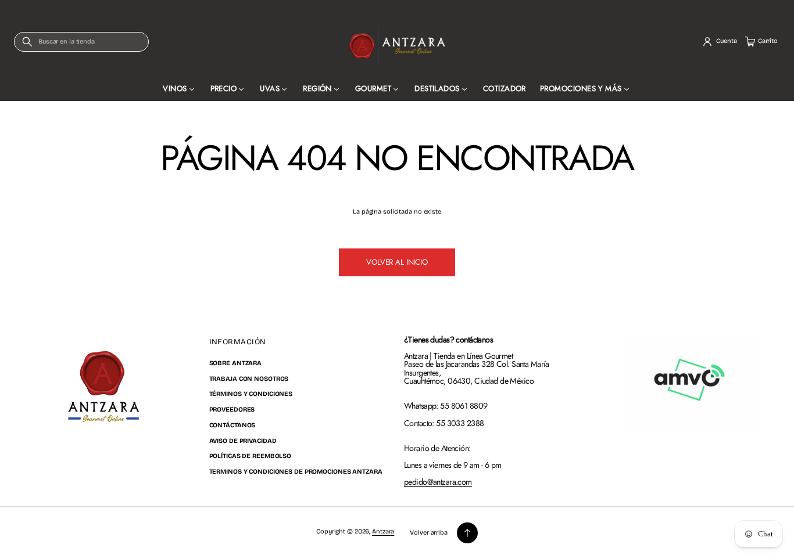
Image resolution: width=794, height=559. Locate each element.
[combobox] (81, 42)
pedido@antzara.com (438, 482)
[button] (81, 42)
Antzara (383, 531)
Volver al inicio (397, 262)
